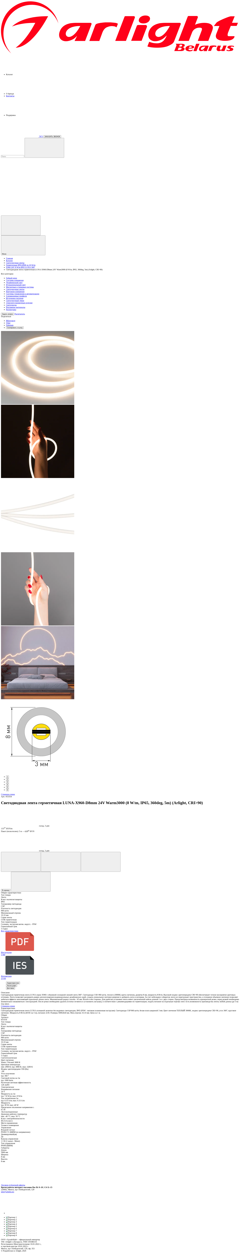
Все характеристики (9, 931)
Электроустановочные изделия (19, 303)
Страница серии (8, 794)
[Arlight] (120, 53)
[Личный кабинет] (20, 225)
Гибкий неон (11, 278)
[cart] (19, 176)
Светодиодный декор (15, 301)
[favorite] (19, 195)
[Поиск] (44, 148)
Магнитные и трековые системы (20, 287)
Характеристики (13, 983)
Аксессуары (11, 985)
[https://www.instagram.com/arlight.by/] (25, 1213)
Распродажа (11, 309)
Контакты (10, 96)
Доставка (10, 988)
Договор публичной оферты (13, 1185)
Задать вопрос (7, 314)
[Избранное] (20, 862)
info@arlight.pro (7, 1192)
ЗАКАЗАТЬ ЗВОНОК (52, 137)
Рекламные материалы (15, 307)
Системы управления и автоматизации (22, 294)
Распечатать (20, 314)
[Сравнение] (60, 862)
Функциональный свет (16, 285)
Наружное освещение (15, 291)
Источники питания (14, 298)
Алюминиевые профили (16, 296)
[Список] (100, 862)
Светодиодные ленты (15, 289)
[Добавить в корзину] (30, 882)
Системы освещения (15, 280)
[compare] (19, 214)
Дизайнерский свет (14, 283)
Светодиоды (11, 305)
